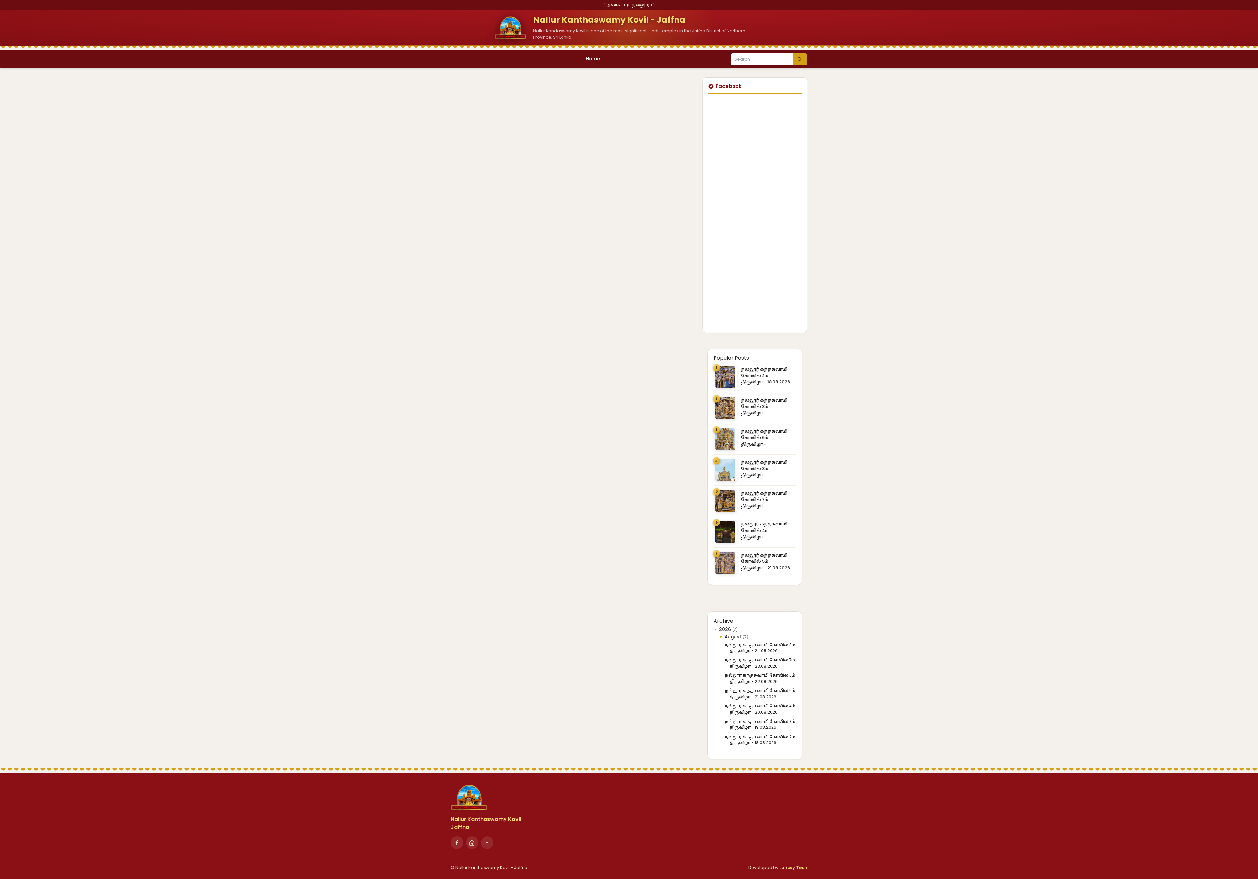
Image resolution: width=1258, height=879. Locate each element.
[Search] (800, 59)
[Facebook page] (457, 842)
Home (593, 58)
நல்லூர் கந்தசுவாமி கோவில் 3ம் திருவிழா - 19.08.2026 (764, 468)
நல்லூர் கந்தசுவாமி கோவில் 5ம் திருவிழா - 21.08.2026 (765, 561)
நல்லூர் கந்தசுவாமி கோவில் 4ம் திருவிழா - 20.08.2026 (764, 530)
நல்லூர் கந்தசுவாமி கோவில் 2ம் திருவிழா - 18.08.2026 (765, 375)
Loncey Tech (793, 867)
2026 (725, 629)
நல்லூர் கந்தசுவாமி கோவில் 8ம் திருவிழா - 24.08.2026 (764, 406)
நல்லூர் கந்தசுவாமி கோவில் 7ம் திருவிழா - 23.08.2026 (764, 499)
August (734, 637)
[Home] (472, 842)
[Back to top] (487, 842)
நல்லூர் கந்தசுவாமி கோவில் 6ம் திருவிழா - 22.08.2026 (764, 438)
